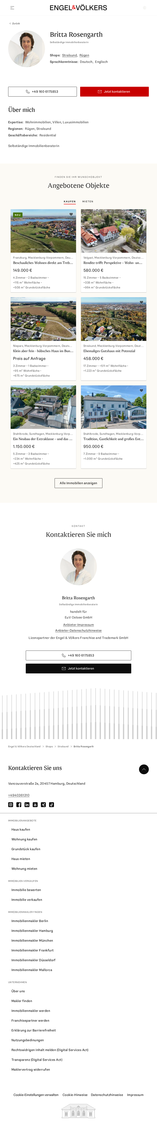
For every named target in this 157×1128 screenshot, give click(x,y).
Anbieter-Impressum (78, 625)
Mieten (87, 201)
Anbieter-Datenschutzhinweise (78, 630)
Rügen (84, 55)
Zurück (16, 23)
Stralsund (69, 55)
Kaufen (70, 201)
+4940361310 (18, 795)
